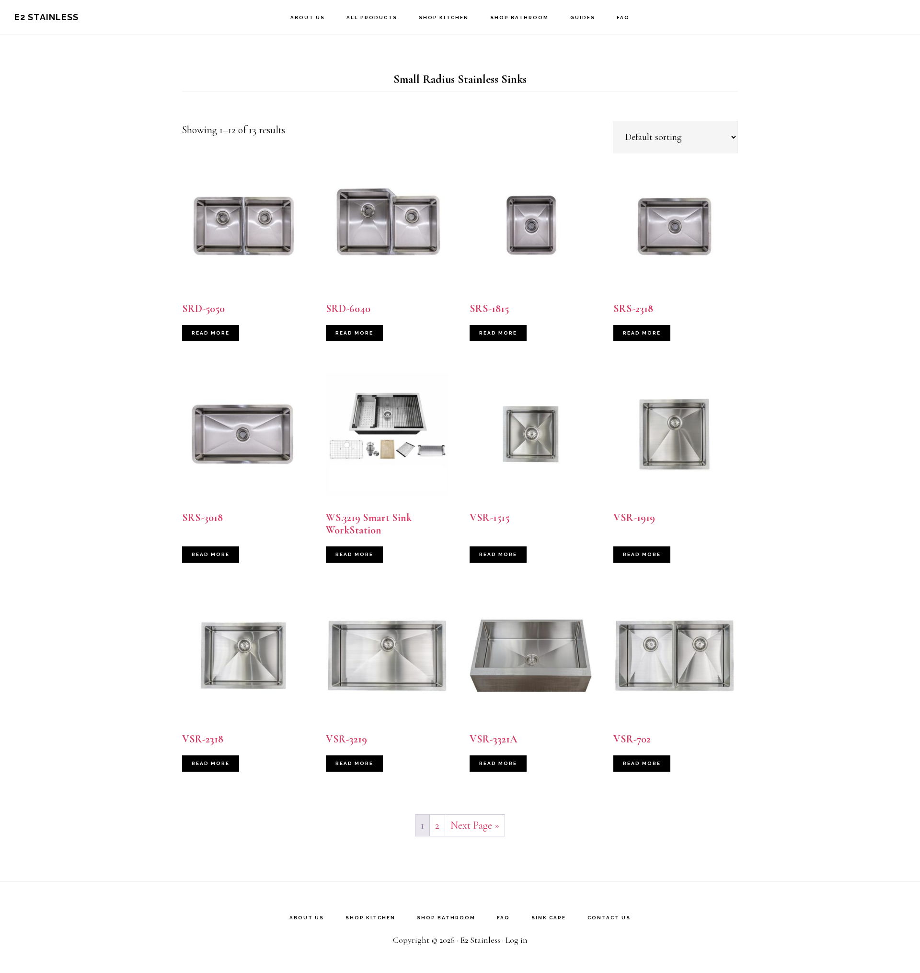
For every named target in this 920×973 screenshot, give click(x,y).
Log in (517, 940)
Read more (211, 333)
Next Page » (474, 825)
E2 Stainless (46, 17)
